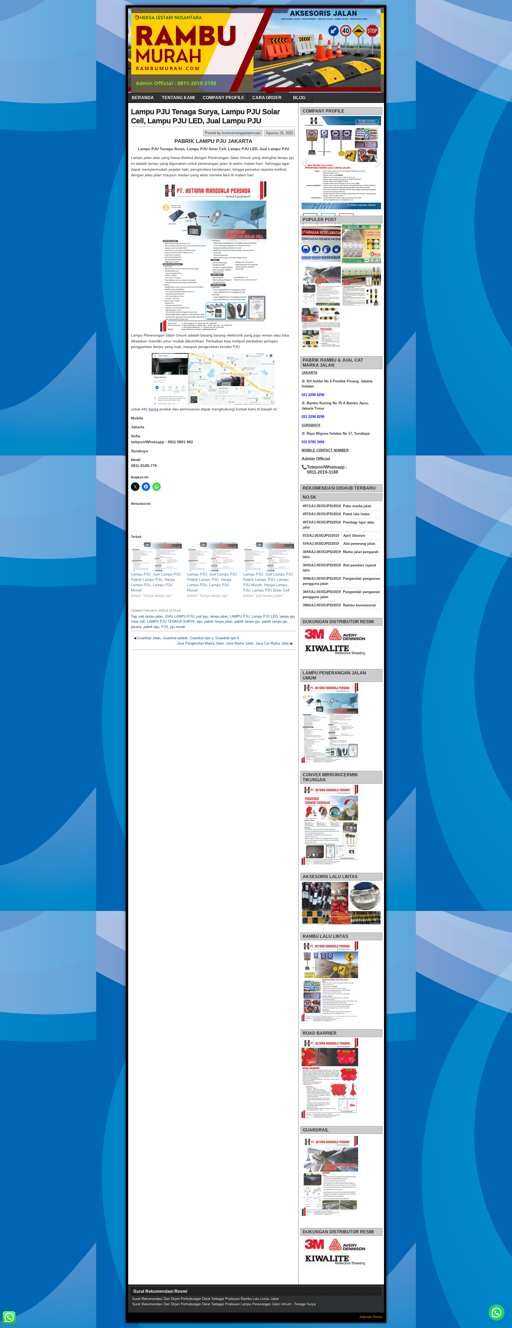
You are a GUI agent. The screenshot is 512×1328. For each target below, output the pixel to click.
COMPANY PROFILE (223, 97)
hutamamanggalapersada (241, 133)
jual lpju (202, 616)
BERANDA (143, 97)
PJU (164, 627)
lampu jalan (219, 616)
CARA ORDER (267, 97)
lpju (199, 621)
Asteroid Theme (370, 1317)
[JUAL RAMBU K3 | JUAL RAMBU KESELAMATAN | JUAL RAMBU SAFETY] (321, 245)
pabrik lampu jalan (218, 621)
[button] (497, 1313)
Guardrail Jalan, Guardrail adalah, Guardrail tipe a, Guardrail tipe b (188, 638)
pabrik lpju (151, 627)
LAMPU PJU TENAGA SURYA (171, 621)
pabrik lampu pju (247, 621)
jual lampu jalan (151, 616)
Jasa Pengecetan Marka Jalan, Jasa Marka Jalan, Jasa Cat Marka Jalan (233, 643)
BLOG (299, 97)
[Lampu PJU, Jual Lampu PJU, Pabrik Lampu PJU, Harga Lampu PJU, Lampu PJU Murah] (156, 556)
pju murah (177, 627)
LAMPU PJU (240, 616)
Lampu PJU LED (265, 616)
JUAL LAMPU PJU (179, 616)
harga (153, 409)
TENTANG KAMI (178, 97)
